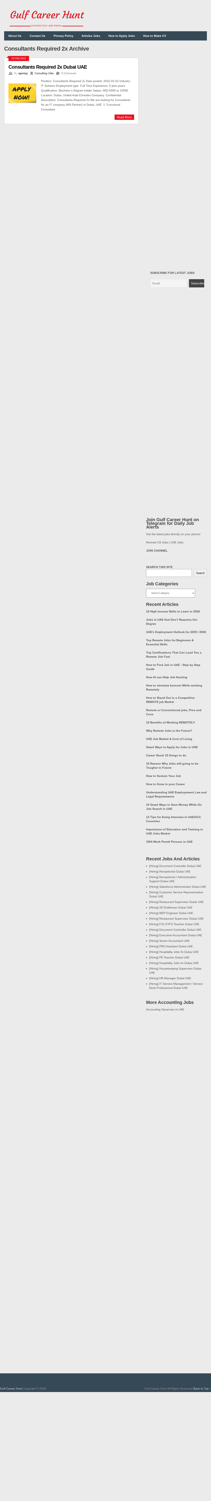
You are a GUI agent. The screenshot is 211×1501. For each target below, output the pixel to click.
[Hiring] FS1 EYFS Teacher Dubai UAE (174, 924)
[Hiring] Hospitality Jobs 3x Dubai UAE (174, 952)
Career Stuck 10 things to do (166, 755)
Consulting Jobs (44, 73)
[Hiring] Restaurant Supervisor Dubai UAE (176, 902)
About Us (14, 35)
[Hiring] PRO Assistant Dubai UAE (171, 946)
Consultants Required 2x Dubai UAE (47, 67)
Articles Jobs (91, 35)
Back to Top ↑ (202, 1388)
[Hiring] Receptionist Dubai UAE (169, 871)
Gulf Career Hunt (11, 1388)
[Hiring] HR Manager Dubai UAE (170, 978)
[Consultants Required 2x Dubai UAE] (24, 93)
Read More (124, 117)
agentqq (23, 73)
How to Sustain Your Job (163, 776)
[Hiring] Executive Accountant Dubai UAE (175, 935)
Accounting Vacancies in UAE (165, 1009)
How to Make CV (154, 35)
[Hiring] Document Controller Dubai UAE (175, 866)
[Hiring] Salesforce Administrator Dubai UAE (177, 886)
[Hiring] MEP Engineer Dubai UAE (171, 913)
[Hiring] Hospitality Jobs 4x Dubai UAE (174, 963)
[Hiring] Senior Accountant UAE (169, 940)
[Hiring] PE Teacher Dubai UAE (169, 957)
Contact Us (37, 35)
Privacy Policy (63, 35)
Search (200, 573)
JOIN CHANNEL (157, 550)
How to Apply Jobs (121, 35)
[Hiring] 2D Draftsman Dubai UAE (170, 907)
